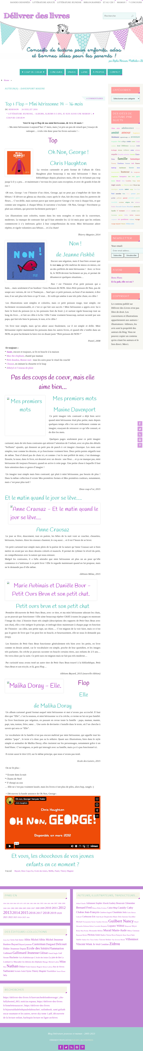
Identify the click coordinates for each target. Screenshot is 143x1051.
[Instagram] (140, 439)
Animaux (115, 137)
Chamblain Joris (119, 912)
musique (114, 189)
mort (131, 185)
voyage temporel (116, 224)
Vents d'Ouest (61, 971)
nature (127, 189)
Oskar (22, 966)
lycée (138, 181)
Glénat (44, 953)
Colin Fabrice (131, 912)
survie (120, 215)
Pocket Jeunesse (31, 967)
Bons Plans (116, 277)
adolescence (128, 128)
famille (122, 158)
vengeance (114, 219)
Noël (112, 193)
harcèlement (122, 168)
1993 (41, 903)
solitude (128, 211)
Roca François (117, 935)
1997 (55, 903)
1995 (48, 903)
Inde (129, 176)
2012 (62, 907)
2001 (8, 908)
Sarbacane (8, 970)
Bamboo (7, 944)
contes (133, 141)
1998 (59, 903)
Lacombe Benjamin (100, 926)
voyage (137, 219)
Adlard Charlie (81, 903)
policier (119, 198)
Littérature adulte (43, 2)
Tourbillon (51, 971)
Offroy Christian (133, 931)
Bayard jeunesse (25, 944)
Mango (45, 962)
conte (129, 141)
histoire (131, 168)
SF (117, 211)
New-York (137, 189)
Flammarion (56, 948)
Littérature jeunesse (69, 2)
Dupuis (23, 948)
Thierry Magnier (67, 871)
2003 (16, 908)
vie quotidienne (123, 219)
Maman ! (122, 2)
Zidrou (114, 944)
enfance (126, 150)
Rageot (39, 967)
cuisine (113, 146)
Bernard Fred (84, 907)
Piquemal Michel (81, 935)
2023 (15, 917)
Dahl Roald (99, 917)
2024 (20, 917)
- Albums (39, 114)
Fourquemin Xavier (89, 922)
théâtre (126, 215)
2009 (42, 908)
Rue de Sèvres (58, 967)
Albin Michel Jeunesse (51, 939)
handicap (113, 168)
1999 (63, 903)
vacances (137, 215)
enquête (114, 154)
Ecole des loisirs (40, 871)
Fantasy (113, 163)
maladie (118, 185)
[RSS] (140, 434)
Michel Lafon (54, 962)
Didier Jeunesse (11, 948)
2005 (24, 908)
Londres (128, 181)
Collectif (79, 917)
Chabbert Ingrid (106, 912)
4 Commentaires (94, 99)
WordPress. (88, 1040)
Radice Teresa (106, 935)
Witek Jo (90, 944)
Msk (4, 967)
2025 (24, 917)
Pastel (57, 871)
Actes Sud (6, 940)
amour (125, 132)
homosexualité (115, 172)
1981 (28, 903)
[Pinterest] (140, 445)
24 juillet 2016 (30, 109)
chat (119, 141)
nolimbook (46, 1009)
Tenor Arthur (94, 939)
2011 (55, 908)
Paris (128, 193)
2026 (28, 917)
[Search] (132, 16)
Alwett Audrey (109, 903)
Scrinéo (18, 971)
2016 (32, 913)
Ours (123, 193)
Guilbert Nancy (121, 921)
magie (113, 185)
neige (131, 189)
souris (138, 211)
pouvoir (125, 198)
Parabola (76, 1040)
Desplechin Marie (110, 917)
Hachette (13, 957)
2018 (46, 913)
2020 (59, 913)
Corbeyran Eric (89, 916)
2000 (5, 908)
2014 (16, 913)
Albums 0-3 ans (53, 114)
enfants (137, 150)
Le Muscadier (16, 962)
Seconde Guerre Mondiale (124, 206)
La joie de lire (55, 957)
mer (122, 185)
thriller (131, 215)
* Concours (135, 2)
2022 (10, 917)
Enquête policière (123, 154)
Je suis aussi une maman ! (77, 114)
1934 (4, 903)
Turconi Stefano (105, 940)
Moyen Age (136, 185)
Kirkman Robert (88, 926)
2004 (20, 908)
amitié (115, 132)
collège (123, 141)
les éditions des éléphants (32, 962)
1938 (11, 903)
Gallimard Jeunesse (26, 953)
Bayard (17, 871)
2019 (53, 913)
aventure (135, 136)
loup (134, 181)
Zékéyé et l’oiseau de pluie (20, 368)
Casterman (39, 944)
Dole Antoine (123, 917)
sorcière (133, 211)
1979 (24, 903)
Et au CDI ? (109, 2)
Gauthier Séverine (102, 922)
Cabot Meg (112, 908)
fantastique (135, 159)
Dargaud (50, 944)
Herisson (14, 109)
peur (138, 193)
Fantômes (121, 163)
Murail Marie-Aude (115, 930)
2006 (29, 908)
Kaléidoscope (28, 958)
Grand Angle (53, 953)
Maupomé (128, 926)
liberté (118, 181)
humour (125, 171)
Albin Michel (31, 939)
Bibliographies (92, 2)
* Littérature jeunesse (19, 114)
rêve (132, 202)
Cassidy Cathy (125, 907)
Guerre (137, 163)
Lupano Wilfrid (116, 925)
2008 (38, 908)
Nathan (12, 966)
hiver (138, 168)
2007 (33, 908)
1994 (45, 903)
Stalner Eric (86, 939)
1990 (34, 903)
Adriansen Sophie (94, 903)
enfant (132, 150)
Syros (28, 971)
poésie (113, 198)
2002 (12, 908)
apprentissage (124, 137)
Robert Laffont (48, 967)
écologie (114, 150)
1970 (18, 903)
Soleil (23, 971)
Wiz (5, 975)
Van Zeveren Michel (118, 939)
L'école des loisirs (41, 957)
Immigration (123, 176)
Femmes (127, 163)
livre (123, 181)
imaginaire (137, 172)
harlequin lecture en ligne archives (40, 1017)
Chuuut (10, 364)
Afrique (138, 128)
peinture (133, 193)
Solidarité (122, 211)
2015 (24, 912)
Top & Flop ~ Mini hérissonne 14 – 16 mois (44, 104)
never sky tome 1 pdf (41, 1013)
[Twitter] (140, 429)
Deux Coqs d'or (27, 871)
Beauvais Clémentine (125, 903)
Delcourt (61, 944)
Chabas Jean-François (87, 912)
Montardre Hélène (96, 931)
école (138, 146)
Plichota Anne (94, 935)
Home (6, 80)
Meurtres (126, 185)
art (129, 137)
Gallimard (7, 953)
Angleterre (136, 133)
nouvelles (118, 193)
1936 (8, 903)
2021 (5, 917)
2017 (39, 912)
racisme (121, 202)
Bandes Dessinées (20, 2)
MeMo (51, 871)
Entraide (132, 154)
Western (123, 224)
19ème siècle (115, 128)
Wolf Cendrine (102, 944)
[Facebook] (140, 423)
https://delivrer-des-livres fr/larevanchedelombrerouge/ (30, 997)
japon (138, 176)
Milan (62, 961)
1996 (52, 903)
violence (131, 219)
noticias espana (28, 1001)
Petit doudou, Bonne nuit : (20, 360)
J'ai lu (21, 958)
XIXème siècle (130, 224)
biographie (114, 141)
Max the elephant (15, 356)
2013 (7, 912)
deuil (118, 146)
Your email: (117, 246)
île (131, 172)
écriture (120, 150)
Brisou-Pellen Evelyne (99, 908)
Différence (124, 146)
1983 (31, 903)
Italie (133, 176)
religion (127, 202)
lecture (113, 181)
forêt (132, 163)
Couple (138, 141)
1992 (38, 903)
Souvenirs (114, 215)
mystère (121, 189)
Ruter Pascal (127, 935)
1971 (21, 903)
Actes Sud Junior (17, 940)
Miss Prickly (85, 931)
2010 (48, 908)
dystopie (132, 146)
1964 (14, 903)
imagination (114, 176)
